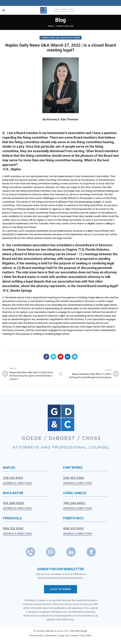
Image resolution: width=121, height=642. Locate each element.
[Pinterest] (60, 357)
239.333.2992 (73, 478)
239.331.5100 (13, 478)
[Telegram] (75, 357)
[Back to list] (60, 374)
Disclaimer (50, 635)
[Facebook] (46, 357)
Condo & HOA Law (64, 26)
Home (50, 26)
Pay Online (85, 635)
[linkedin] (68, 357)
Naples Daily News (70, 37)
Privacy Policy (37, 635)
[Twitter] (53, 357)
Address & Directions (17, 483)
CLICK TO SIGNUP (60, 589)
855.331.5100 (13, 529)
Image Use (63, 635)
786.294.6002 (74, 503)
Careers (75, 635)
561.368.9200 (13, 503)
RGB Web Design (79, 630)
